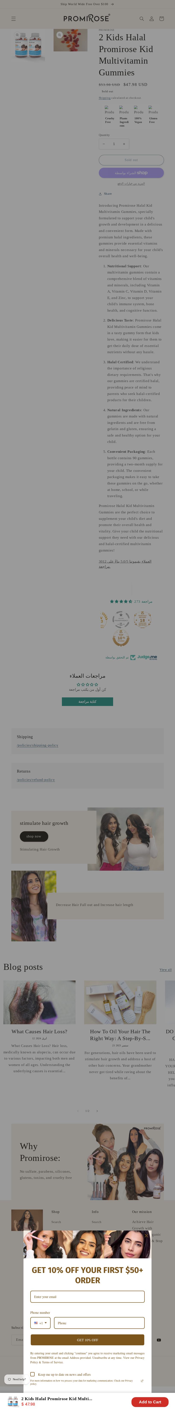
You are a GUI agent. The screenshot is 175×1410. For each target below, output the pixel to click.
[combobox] (40, 1323)
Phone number (40, 1312)
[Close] (146, 1236)
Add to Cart (150, 1402)
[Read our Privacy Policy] (142, 1380)
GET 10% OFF (87, 1340)
